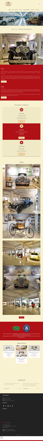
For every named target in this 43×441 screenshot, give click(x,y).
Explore (20, 9)
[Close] (1, 437)
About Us (32, 9)
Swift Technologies (23, 434)
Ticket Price (21, 137)
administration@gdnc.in (9, 429)
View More (21, 317)
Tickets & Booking (26, 9)
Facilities (16, 9)
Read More (4, 81)
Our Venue (21, 154)
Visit (12, 9)
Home (10, 9)
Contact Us (37, 9)
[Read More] (19, 388)
